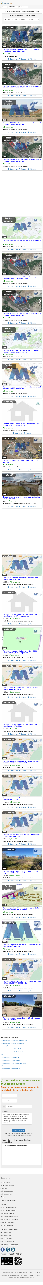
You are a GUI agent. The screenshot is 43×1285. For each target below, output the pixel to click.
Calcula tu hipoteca (6, 1238)
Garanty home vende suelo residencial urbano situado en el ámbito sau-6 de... (22, 424)
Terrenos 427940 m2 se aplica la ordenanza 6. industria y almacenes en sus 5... (22, 314)
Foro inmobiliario (6, 1235)
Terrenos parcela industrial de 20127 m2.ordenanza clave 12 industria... (22, 1019)
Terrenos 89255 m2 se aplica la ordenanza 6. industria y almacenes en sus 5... (22, 351)
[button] (23, 7)
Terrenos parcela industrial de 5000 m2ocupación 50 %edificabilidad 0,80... (22, 835)
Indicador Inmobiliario (7, 1241)
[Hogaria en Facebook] (3, 1250)
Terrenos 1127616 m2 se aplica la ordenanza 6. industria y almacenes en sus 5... (22, 160)
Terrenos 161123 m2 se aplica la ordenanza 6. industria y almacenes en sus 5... (22, 87)
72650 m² (18, 583)
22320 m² (18, 767)
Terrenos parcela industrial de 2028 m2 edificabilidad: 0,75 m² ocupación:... (22, 652)
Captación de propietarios (8, 1210)
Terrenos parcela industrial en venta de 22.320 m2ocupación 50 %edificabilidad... (22, 762)
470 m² (19, 502)
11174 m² (18, 803)
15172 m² (18, 987)
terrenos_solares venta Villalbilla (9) (11, 1049)
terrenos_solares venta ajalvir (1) (10, 1068)
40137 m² (18, 620)
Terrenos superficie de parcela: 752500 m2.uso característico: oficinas (22, 945)
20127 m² (18, 1023)
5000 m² (18, 840)
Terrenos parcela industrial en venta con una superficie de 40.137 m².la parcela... (22, 615)
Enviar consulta (19, 1130)
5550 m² (18, 877)
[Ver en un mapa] (7, 19)
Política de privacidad (7, 1191)
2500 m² (18, 693)
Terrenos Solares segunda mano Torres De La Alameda (22, 461)
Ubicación (33, 59)
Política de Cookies (6, 1194)
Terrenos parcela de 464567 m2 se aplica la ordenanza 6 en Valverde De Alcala (22, 278)
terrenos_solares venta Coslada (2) (11, 1060)
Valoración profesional (7, 1213)
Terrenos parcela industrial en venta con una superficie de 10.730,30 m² (22, 725)
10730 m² (18, 730)
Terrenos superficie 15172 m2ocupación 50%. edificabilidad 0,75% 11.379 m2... (22, 982)
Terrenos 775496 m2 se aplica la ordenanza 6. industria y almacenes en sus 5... (22, 241)
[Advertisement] (21, 194)
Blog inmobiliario (6, 1232)
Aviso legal (4, 1188)
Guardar (23, 59)
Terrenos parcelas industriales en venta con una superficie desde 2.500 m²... (22, 688)
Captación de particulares (8, 1207)
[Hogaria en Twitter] (8, 1250)
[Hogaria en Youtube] (13, 1250)
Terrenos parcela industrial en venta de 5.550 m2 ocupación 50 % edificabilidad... (22, 872)
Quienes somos (5, 1182)
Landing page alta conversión (9, 1219)
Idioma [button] (3, 1197)
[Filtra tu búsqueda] (14, 19)
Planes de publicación (7, 1222)
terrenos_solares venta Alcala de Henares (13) (14, 1040)
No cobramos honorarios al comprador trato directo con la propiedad (22, 498)
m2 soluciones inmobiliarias (16, 1146)
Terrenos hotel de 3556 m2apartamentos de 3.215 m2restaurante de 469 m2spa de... (22, 909)
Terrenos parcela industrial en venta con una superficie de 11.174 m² (22, 799)
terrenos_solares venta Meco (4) (10, 1057)
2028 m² (18, 656)
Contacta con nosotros (7, 1185)
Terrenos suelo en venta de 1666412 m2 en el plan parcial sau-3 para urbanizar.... (22, 50)
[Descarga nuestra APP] (11, 1261)
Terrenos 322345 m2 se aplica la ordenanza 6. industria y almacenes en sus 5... (22, 124)
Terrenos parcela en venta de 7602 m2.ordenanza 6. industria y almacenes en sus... (22, 388)
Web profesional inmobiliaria (9, 1216)
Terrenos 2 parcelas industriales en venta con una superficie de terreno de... (22, 578)
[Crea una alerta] (22, 19)
